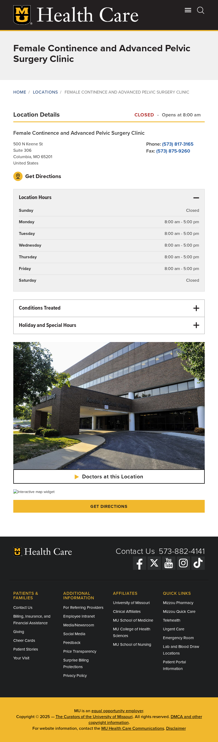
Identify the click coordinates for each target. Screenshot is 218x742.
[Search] (201, 10)
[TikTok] (198, 563)
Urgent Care (173, 629)
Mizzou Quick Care (179, 611)
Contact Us (135, 551)
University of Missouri (131, 602)
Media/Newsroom (78, 625)
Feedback (72, 642)
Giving (18, 631)
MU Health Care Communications (132, 728)
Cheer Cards (24, 640)
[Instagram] (183, 563)
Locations (45, 92)
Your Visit (21, 658)
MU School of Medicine (133, 620)
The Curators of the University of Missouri (94, 716)
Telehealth (171, 620)
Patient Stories (25, 649)
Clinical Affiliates (127, 611)
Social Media (74, 633)
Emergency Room (178, 637)
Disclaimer (176, 728)
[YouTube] (168, 563)
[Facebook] (139, 563)
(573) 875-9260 (173, 151)
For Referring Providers (83, 607)
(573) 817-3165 (178, 144)
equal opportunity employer (117, 711)
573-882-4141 (182, 551)
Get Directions (42, 176)
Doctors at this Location (112, 477)
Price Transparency (79, 651)
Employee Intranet (79, 616)
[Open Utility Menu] (188, 10)
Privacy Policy (75, 675)
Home (19, 92)
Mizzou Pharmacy (178, 602)
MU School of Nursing (132, 644)
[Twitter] (154, 563)
